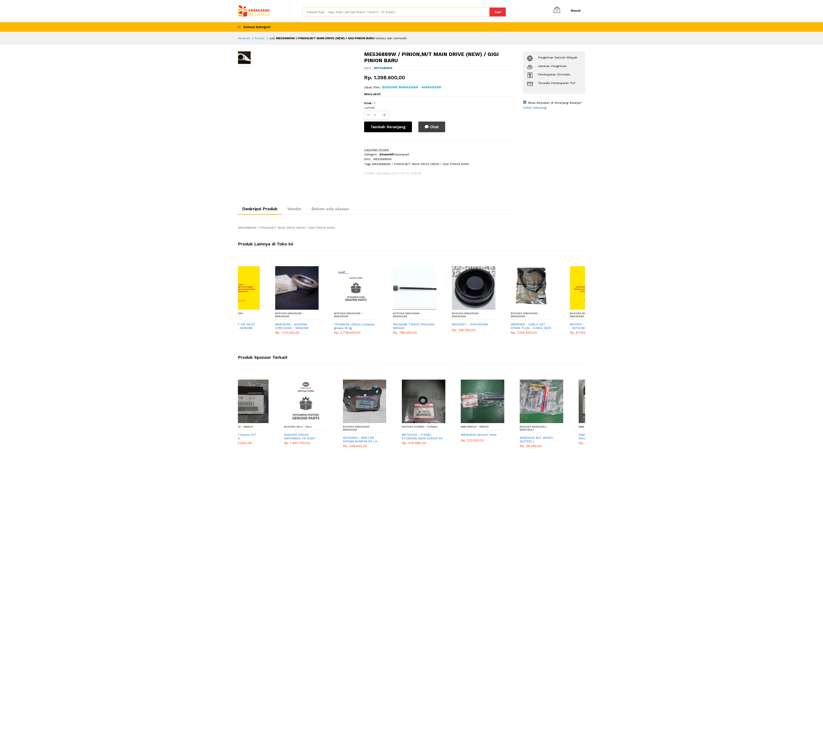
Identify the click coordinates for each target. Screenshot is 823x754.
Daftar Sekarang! (535, 107)
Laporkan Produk (376, 149)
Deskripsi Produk (260, 208)
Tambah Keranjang (388, 127)
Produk (259, 38)
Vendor (294, 208)
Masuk (576, 10)
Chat (434, 127)
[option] (305, 94)
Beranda (244, 38)
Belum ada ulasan (330, 208)
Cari (498, 12)
